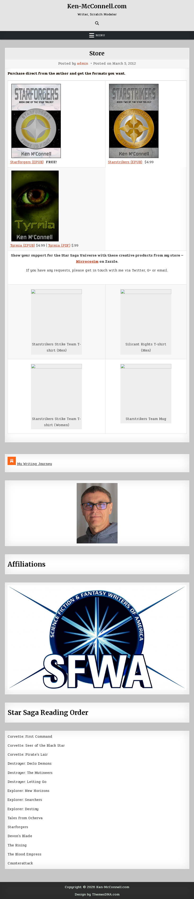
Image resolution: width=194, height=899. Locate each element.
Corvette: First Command (30, 736)
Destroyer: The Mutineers (30, 773)
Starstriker (118, 162)
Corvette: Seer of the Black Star (36, 745)
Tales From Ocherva (25, 818)
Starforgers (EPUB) (27, 162)
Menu (100, 35)
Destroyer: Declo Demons (30, 763)
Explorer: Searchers (25, 800)
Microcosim (87, 261)
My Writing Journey (34, 464)
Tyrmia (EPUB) (22, 245)
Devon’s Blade (20, 836)
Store (97, 53)
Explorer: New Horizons (28, 791)
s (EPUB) (135, 162)
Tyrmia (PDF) (59, 245)
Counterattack (20, 863)
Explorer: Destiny (23, 809)
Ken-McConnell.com (97, 6)
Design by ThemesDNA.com (97, 894)
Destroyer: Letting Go (27, 782)
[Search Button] (97, 23)
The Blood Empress (24, 854)
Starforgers (18, 827)
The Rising (17, 845)
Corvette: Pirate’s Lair (28, 754)
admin (82, 63)
